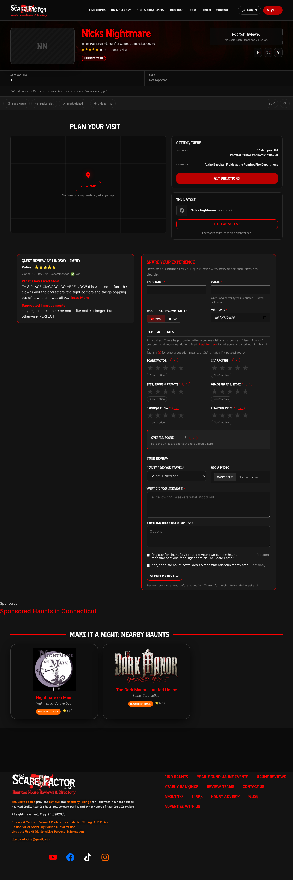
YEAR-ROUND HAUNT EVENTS (222, 776)
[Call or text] (268, 52)
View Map (88, 186)
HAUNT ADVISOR (225, 796)
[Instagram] (105, 857)
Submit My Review (164, 576)
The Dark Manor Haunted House (146, 689)
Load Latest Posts (227, 224)
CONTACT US (253, 786)
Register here (208, 344)
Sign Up (273, 10)
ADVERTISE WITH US (182, 806)
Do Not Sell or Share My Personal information (44, 827)
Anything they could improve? (170, 523)
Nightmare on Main (54, 697)
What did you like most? (166, 488)
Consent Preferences (53, 822)
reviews (54, 802)
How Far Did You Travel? (165, 467)
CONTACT (222, 10)
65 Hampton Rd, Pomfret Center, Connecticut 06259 (120, 44)
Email (216, 282)
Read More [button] (80, 297)
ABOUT (207, 10)
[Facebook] (258, 52)
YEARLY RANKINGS (181, 786)
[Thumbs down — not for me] (285, 103)
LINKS (197, 796)
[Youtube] (53, 857)
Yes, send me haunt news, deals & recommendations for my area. (208, 565)
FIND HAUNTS (97, 10)
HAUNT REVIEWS (121, 10)
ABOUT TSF (174, 796)
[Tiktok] (88, 857)
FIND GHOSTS (177, 10)
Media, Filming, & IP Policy (90, 822)
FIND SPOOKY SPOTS (150, 10)
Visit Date (219, 310)
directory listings (79, 802)
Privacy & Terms (23, 822)
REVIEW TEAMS (220, 786)
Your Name (156, 282)
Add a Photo (220, 467)
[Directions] (278, 52)
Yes (158, 319)
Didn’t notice (157, 375)
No (175, 319)
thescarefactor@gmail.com (31, 839)
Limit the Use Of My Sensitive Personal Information (48, 832)
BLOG (193, 10)
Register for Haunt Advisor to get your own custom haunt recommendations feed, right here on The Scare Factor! (211, 556)
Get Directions (227, 178)
